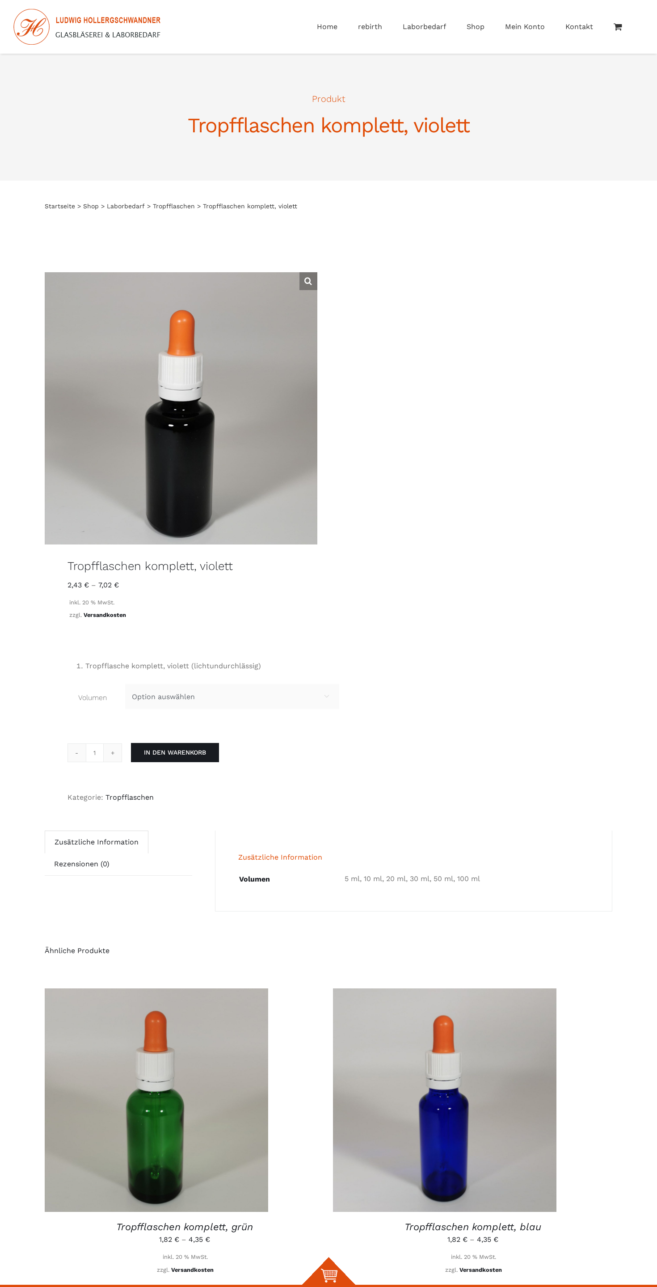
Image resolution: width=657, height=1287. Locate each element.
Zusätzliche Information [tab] (97, 842)
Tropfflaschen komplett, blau (472, 1226)
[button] (308, 281)
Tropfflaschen (129, 797)
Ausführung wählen (156, 1101)
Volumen (92, 697)
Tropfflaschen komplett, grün (184, 1226)
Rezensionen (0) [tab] (82, 864)
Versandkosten (105, 615)
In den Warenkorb (175, 752)
